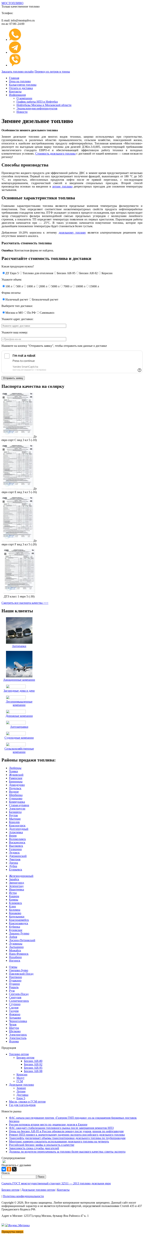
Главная (14, 78)
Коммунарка (17, 801)
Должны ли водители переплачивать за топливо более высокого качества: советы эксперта (67, 1151)
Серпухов (15, 997)
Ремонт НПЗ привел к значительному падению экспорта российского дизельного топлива (67, 1134)
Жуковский (16, 774)
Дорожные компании (19, 715)
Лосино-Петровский (22, 940)
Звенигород (16, 882)
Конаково (15, 913)
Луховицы (15, 943)
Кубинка (14, 926)
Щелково (15, 1031)
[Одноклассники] (9, 1169)
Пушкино (15, 980)
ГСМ (19, 1081)
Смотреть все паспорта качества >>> (25, 602)
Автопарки (19, 646)
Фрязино (14, 1014)
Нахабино (15, 957)
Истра (13, 892)
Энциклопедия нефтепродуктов (36, 108)
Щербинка (15, 795)
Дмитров (14, 859)
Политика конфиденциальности (23, 1196)
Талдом (14, 1011)
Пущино (14, 983)
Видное (14, 791)
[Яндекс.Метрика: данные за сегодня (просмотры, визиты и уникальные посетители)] (17, 1225)
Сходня (13, 1007)
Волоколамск (17, 839)
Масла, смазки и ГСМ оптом (27, 1101)
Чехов (12, 1024)
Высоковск (16, 845)
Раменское (15, 778)
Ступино (14, 1004)
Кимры (13, 899)
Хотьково (15, 1017)
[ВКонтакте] (4, 1169)
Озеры (13, 967)
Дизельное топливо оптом (38, 1189)
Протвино (15, 977)
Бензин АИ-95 (33, 1067)
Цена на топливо (20, 81)
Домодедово (17, 784)
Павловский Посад (21, 973)
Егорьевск (15, 869)
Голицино (15, 849)
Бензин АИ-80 (33, 1061)
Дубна (13, 866)
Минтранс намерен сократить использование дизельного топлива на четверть (59, 1141)
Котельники (16, 916)
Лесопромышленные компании (19, 703)
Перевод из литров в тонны (52, 71)
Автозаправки (19, 726)
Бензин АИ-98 (33, 1071)
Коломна (14, 909)
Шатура (14, 1027)
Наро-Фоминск (18, 953)
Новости (22, 111)
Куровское (15, 930)
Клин (12, 906)
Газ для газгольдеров (22, 1105)
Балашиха (15, 812)
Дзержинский (18, 856)
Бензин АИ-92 (33, 1064)
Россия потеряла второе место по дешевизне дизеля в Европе (48, 1124)
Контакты (15, 91)
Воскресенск (17, 842)
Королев (14, 822)
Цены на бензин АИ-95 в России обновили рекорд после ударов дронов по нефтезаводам (66, 1131)
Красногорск (17, 825)
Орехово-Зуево (18, 970)
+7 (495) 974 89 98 (40, 12)
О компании (24, 98)
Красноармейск (19, 920)
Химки (13, 771)
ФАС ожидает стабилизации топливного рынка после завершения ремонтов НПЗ (61, 1127)
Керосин (21, 1074)
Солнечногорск (19, 1000)
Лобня (13, 936)
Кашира (14, 896)
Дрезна (13, 862)
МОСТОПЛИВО (12, 3)
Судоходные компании (19, 737)
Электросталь (17, 1038)
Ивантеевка (16, 889)
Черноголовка (18, 1021)
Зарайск (14, 879)
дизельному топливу (72, 232)
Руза (12, 990)
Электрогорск (18, 1034)
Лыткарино (16, 947)
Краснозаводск (18, 923)
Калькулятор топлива (22, 84)
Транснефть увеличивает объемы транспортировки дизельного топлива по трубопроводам (67, 1138)
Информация (17, 94)
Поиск (6, 1173)
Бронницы (15, 781)
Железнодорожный (21, 875)
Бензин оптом (25, 1057)
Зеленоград (16, 886)
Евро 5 (20, 1098)
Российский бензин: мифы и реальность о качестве (41, 1144)
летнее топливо (62, 186)
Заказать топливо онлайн (18, 71)
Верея (12, 835)
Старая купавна (19, 805)
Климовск (15, 903)
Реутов (13, 815)
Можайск (15, 950)
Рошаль (14, 987)
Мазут (20, 1077)
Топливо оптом (19, 1054)
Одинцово (15, 798)
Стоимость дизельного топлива (55, 153)
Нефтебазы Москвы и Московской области (43, 105)
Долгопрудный (18, 828)
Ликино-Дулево (19, 933)
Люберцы (15, 768)
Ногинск (14, 960)
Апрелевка (16, 832)
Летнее (21, 1091)
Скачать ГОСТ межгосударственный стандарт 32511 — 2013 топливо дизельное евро (56, 1183)
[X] (14, 1169)
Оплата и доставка (21, 88)
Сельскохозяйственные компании (19, 750)
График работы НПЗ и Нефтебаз (37, 101)
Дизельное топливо (21, 1084)
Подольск (15, 788)
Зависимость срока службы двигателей (34, 1148)
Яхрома (14, 1041)
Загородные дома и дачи (19, 690)
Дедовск (14, 852)
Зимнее (21, 1088)
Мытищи (15, 818)
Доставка (22, 1094)
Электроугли (17, 808)
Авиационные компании (19, 679)
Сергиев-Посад (18, 994)
